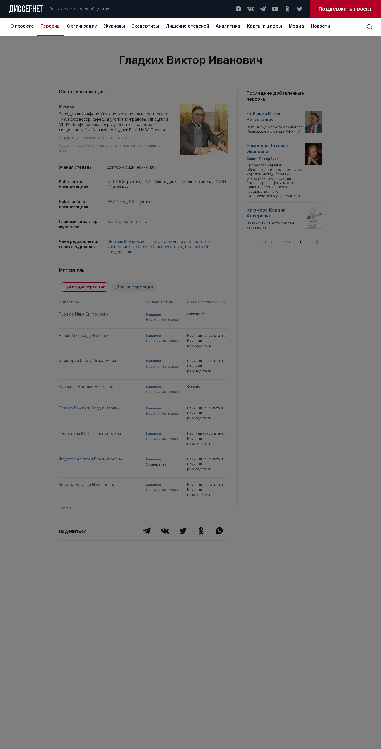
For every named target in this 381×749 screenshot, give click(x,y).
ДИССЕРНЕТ (26, 9)
